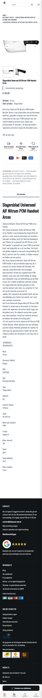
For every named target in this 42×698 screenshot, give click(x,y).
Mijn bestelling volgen (10, 526)
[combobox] (20, 4)
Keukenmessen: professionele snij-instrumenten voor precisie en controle (20, 177)
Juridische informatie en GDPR (13, 588)
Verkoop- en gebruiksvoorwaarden (14, 585)
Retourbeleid (7, 625)
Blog (4, 570)
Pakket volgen (7, 618)
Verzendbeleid (7, 574)
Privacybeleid (7, 577)
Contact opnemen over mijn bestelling (15, 529)
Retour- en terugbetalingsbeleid (14, 581)
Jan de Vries (19, 88)
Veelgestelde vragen (10, 614)
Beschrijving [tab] (21, 194)
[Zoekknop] (32, 4)
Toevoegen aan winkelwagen (22, 688)
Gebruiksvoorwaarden (10, 621)
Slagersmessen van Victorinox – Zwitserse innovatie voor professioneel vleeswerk (19, 181)
